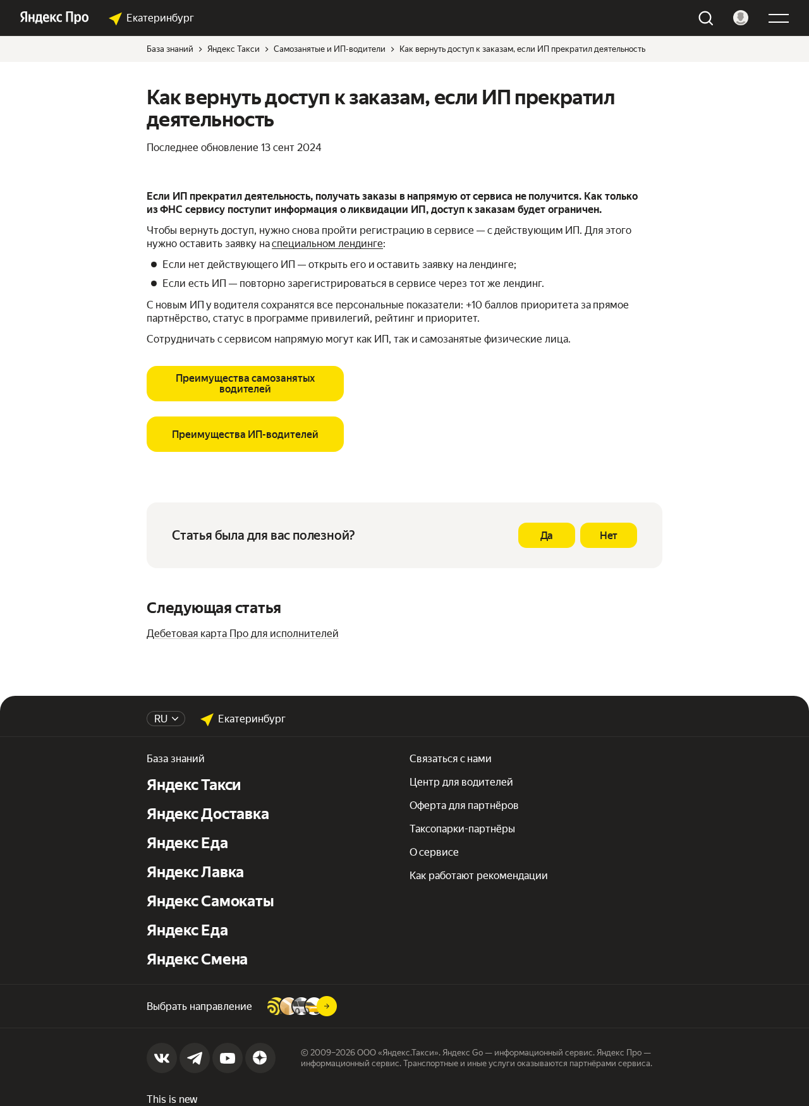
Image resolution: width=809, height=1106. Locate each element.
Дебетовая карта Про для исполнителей (243, 634)
